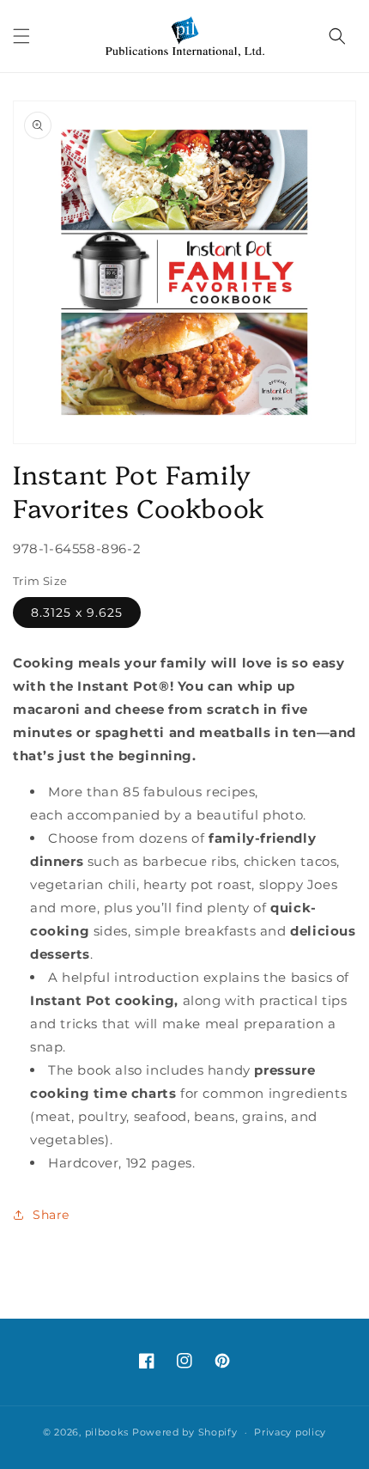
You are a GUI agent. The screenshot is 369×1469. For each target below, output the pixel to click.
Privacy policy (290, 1432)
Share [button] (51, 1214)
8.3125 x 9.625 (77, 612)
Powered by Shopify (185, 1432)
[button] (21, 36)
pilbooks (107, 1432)
